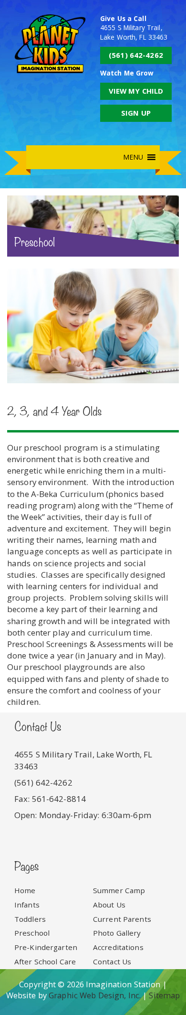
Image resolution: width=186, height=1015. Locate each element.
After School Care (45, 961)
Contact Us (112, 961)
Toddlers (30, 919)
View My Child (136, 91)
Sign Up (136, 113)
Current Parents (122, 919)
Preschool (32, 933)
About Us (109, 904)
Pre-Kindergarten (45, 947)
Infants (27, 904)
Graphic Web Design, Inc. (95, 995)
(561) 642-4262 (136, 55)
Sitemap (164, 995)
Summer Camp (119, 890)
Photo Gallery (117, 933)
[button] (133, 157)
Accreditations (118, 947)
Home (25, 890)
